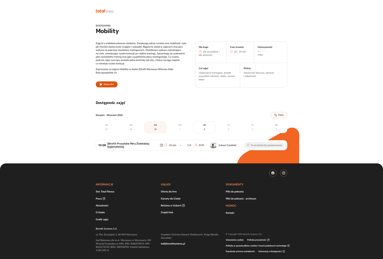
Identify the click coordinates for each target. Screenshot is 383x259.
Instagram (283, 173)
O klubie (100, 212)
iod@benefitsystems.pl (173, 243)
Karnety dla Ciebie (171, 198)
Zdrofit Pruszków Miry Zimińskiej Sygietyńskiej (128, 145)
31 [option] (155, 127)
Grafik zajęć (102, 219)
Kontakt (230, 212)
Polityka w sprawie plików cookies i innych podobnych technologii (256, 245)
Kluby (281, 115)
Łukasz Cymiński (227, 145)
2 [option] (204, 127)
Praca (99, 198)
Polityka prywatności (256, 240)
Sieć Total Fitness (105, 191)
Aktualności (102, 205)
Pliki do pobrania (235, 191)
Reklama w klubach (171, 205)
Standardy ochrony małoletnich (240, 251)
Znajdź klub (167, 212)
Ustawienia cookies (235, 240)
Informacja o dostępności (270, 251)
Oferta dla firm (169, 191)
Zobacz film (109, 84)
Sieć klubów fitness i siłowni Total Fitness (105, 10)
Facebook (272, 173)
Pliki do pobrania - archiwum (241, 198)
